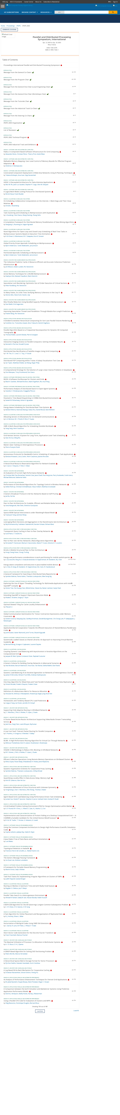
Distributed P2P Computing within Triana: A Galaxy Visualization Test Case (32, 360)
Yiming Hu (34, 972)
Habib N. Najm (29, 832)
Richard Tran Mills (24, 675)
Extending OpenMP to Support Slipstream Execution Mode (26, 595)
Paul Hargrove (47, 475)
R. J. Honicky (9, 916)
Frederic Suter (32, 684)
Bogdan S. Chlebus (12, 888)
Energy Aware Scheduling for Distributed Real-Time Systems (26, 407)
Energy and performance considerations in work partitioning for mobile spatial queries (37, 557)
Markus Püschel (22, 935)
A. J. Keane (36, 808)
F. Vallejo (31, 733)
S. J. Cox (42, 808)
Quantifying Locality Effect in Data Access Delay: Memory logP (27, 778)
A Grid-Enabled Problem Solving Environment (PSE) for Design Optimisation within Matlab (38, 806)
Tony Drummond (21, 372)
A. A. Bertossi (10, 419)
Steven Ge (38, 588)
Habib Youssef (42, 898)
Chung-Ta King (24, 552)
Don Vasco (31, 372)
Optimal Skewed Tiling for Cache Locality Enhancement (25, 604)
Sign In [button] (115, 2)
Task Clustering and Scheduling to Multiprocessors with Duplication (29, 213)
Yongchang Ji (10, 790)
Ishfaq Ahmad (37, 771)
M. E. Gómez (9, 752)
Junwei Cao (9, 799)
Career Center (28, 2)
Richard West (49, 524)
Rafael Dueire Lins (33, 851)
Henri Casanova (18, 428)
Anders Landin (18, 267)
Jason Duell (38, 475)
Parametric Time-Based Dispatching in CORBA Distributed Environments (31, 398)
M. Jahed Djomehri (12, 982)
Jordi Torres (30, 633)
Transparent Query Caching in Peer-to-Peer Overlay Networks (27, 531)
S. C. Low (15, 353)
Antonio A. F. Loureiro (55, 543)
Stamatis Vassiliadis (22, 963)
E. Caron (8, 466)
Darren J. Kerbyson (12, 994)
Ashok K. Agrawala (26, 400)
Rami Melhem (50, 410)
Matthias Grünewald (48, 487)
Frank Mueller (19, 194)
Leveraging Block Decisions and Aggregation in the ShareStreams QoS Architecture (35, 522)
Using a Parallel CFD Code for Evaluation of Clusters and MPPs (27, 1001)
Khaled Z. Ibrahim (11, 597)
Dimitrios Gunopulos (31, 505)
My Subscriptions (11, 12)
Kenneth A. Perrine (12, 344)
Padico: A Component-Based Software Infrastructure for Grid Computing (31, 152)
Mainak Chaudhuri (21, 276)
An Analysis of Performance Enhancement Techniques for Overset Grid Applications (35, 979)
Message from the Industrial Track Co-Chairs (21, 108)
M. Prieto (20, 926)
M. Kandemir (51, 560)
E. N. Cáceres (18, 907)
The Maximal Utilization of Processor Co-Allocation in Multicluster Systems (32, 942)
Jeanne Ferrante (43, 456)
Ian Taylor (9, 363)
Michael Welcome (9, 477)
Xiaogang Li (9, 224)
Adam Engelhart (34, 382)
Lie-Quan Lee (10, 860)
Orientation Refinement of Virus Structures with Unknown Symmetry (30, 787)
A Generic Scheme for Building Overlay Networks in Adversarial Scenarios (31, 663)
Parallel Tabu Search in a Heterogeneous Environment (24, 895)
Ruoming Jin (18, 224)
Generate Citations (9, 29)
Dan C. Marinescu (20, 790)
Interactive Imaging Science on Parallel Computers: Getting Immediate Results (33, 342)
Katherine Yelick (21, 477)
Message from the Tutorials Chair (16, 101)
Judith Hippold (10, 879)
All (59, 12)
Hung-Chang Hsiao (12, 552)
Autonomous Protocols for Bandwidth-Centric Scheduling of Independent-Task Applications (38, 454)
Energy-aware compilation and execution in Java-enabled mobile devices (31, 565)
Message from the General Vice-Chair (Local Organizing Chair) (27, 87)
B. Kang (13, 567)
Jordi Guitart (10, 633)
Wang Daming (27, 215)
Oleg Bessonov (10, 1003)
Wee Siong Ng (47, 576)
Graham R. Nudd (53, 799)
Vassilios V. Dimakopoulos (14, 391)
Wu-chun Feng (44, 382)
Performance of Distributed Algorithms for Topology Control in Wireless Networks (35, 484)
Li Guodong (9, 215)
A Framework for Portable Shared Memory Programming (25, 867)
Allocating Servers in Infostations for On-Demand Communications (29, 417)
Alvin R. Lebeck (25, 743)
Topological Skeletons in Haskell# (16, 848)
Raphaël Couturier (39, 656)
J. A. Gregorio (16, 733)
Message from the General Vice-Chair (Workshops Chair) (25, 94)
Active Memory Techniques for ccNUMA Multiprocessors (25, 274)
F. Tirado (33, 926)
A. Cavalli (35, 820)
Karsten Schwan (39, 524)
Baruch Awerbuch (21, 666)
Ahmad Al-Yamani (11, 898)
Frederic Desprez (21, 684)
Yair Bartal (38, 666)
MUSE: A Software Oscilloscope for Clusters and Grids (24, 379)
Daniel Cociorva (11, 619)
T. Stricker (20, 820)
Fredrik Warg (10, 314)
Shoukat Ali (9, 694)
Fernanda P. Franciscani (13, 543)
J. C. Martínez (10, 712)
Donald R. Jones (24, 344)
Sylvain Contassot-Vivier (24, 656)
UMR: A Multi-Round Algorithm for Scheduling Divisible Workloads (29, 426)
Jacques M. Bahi (11, 656)
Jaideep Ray (20, 832)
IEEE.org (5, 2)
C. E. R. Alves (9, 907)
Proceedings (11, 26)
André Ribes (41, 154)
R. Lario (14, 926)
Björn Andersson (11, 246)
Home (3, 26)
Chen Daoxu (18, 215)
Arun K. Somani (39, 236)
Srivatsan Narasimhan (13, 972)
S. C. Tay (21, 353)
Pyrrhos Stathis (11, 963)
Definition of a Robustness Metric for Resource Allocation (25, 691)
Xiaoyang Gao (21, 619)
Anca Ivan (21, 175)
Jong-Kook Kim (47, 694)
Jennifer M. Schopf (29, 703)
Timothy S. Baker (40, 790)
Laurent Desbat (21, 335)
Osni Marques (10, 372)
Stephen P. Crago (31, 185)
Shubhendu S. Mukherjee (39, 743)
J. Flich (17, 712)
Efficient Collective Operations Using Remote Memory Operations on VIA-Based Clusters (37, 759)
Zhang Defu (37, 215)
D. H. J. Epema (18, 944)
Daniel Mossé (40, 410)
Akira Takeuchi (33, 323)
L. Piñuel (27, 926)
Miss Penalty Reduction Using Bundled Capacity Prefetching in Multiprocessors (34, 302)
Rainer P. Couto (42, 543)
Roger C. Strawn (44, 982)
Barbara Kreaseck (11, 456)
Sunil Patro (9, 534)
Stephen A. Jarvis (31, 799)
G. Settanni (27, 820)
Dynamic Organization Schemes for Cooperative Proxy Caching (27, 769)
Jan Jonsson (34, 246)
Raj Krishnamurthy (12, 524)
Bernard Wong (10, 644)
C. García (8, 926)
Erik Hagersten (18, 304)
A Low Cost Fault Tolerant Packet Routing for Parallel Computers (28, 731)
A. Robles (22, 712)
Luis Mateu (9, 841)
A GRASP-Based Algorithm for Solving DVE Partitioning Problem (28, 951)
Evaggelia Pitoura (29, 391)
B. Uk (7, 820)
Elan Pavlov (56, 666)
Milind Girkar (30, 588)
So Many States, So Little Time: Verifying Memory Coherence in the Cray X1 (32, 292)
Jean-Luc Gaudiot (19, 185)
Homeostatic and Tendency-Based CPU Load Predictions (25, 701)
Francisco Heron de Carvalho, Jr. (16, 851)
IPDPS (19, 26)
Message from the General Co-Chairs (17, 72)
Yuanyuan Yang (11, 515)
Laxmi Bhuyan (24, 724)
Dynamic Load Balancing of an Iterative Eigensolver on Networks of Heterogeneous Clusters (38, 673)
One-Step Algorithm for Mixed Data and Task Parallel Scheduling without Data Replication (38, 682)
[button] (109, 2)
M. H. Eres (17, 808)
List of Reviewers (10, 130)
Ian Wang (28, 363)
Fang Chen (15, 724)
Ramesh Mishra (11, 410)
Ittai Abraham (10, 666)
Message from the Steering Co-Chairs (18, 116)
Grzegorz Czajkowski (23, 644)
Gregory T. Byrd (23, 597)
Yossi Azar (31, 666)
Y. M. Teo (9, 353)
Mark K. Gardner (11, 382)
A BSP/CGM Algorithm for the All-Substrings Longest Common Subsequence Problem (36, 905)
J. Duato (35, 712)
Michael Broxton (22, 382)
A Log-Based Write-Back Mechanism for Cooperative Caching (27, 970)
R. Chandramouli (49, 567)
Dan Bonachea (20, 475)
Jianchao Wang (21, 515)
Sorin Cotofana (35, 963)
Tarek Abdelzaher (23, 246)
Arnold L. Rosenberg (12, 206)
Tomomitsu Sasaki (21, 323)
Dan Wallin (9, 304)
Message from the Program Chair (16, 80)
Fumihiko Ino (10, 323)
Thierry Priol (32, 154)
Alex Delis (20, 505)
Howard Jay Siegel (36, 694)
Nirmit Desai (10, 194)
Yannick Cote (29, 475)
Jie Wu (8, 496)
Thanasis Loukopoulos (33, 576)
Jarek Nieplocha (43, 762)
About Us (38, 2)
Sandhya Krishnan (32, 619)
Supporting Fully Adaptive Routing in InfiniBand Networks (26, 710)
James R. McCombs (12, 675)
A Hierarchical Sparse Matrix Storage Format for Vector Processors (29, 961)
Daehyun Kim (10, 276)
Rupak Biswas (22, 982)
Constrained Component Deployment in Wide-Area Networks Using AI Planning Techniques (38, 173)
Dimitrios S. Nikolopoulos (14, 166)
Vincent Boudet (11, 684)
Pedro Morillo (10, 954)
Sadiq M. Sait (22, 898)
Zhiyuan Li (9, 607)
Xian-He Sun (10, 438)
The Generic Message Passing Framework (19, 858)
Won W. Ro (9, 185)
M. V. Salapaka (28, 236)
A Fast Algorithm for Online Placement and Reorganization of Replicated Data (33, 914)
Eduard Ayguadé (39, 633)
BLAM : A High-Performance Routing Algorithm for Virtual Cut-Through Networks (34, 740)
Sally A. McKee (20, 869)
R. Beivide (25, 733)
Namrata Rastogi (22, 410)
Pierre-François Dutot (13, 447)
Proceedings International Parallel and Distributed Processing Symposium (32, 65)
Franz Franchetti (11, 935)
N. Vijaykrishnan (40, 560)
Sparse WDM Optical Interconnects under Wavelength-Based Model (29, 512)
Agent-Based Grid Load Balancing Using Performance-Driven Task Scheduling (33, 797)
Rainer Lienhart (47, 588)
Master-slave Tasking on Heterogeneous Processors (23, 445)
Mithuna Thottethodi (13, 743)
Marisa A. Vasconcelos (29, 543)
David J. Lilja (26, 295)
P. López (29, 712)
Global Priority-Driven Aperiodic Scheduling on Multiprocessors (28, 243)
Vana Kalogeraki (11, 505)
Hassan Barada (32, 898)
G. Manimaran (18, 236)
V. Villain (27, 466)
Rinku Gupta (10, 762)
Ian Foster (18, 703)
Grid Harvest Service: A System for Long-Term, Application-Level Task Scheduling (34, 435)
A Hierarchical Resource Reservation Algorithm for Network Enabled (29, 463)
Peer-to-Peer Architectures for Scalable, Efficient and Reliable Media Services (33, 503)
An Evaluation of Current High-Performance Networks (24, 473)
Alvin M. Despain (42, 185)
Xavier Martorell (19, 633)
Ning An (18, 560)
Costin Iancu (68, 475)
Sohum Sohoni (26, 972)
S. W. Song (26, 907)
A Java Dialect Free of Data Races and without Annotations (26, 839)
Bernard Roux (34, 1003)
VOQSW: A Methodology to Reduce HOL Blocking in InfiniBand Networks (31, 750)
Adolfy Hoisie (23, 994)
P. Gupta (31, 419)
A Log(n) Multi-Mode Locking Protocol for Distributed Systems (27, 192)
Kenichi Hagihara (44, 323)
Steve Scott (18, 295)
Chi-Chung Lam (58, 619)
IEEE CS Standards (16, 2)
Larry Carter (22, 456)
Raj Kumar (33, 724)
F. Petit (21, 466)
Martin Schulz (10, 869)
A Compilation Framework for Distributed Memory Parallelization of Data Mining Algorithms (39, 222)
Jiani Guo (8, 724)
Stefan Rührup (10, 487)
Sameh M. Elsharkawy (13, 400)
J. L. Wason (24, 808)
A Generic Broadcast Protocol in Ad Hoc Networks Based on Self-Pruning (31, 494)
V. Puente (9, 733)
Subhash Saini (42, 799)
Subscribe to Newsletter (51, 2)
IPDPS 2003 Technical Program (15, 137)
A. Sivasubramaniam (28, 560)
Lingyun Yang (10, 703)
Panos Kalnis (21, 576)
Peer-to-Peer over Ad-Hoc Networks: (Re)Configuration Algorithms (28, 541)
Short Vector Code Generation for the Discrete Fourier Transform (28, 933)
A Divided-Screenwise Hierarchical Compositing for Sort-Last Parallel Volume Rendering (37, 321)
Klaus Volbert (36, 487)
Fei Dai (12, 496)
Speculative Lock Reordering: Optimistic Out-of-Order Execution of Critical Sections (35, 283)
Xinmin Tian (9, 588)
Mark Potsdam (33, 982)
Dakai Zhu (31, 410)
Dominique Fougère (22, 1003)
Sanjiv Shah (57, 588)
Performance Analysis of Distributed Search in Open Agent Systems (29, 389)
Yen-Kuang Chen (19, 588)
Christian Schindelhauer (24, 487)
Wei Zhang (30, 790)
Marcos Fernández (21, 954)
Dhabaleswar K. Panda (30, 762)
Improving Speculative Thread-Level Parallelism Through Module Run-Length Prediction (37, 311)
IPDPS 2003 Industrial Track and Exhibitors (20, 144)
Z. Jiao (30, 808)
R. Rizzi (25, 419)
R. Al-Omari (9, 236)
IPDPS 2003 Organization (13, 123)
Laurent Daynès (35, 644)
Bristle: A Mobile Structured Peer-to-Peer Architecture (24, 550)
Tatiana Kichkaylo (11, 175)
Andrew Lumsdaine (21, 860)
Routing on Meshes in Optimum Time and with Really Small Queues (29, 886)
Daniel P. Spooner (19, 799)
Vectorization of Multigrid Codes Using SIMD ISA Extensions (26, 923)
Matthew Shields (18, 363)
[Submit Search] (113, 12)
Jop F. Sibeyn (23, 888)
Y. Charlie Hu (18, 534)
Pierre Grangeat (32, 335)
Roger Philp (35, 363)
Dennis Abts (10, 295)
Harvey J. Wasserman (35, 994)
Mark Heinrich (32, 276)
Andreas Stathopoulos (38, 675)
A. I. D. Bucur (10, 944)
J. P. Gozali (28, 353)
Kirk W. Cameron (11, 780)
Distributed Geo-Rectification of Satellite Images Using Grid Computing (31, 351)
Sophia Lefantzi (11, 832)
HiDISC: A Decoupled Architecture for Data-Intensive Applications (28, 182)
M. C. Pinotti (19, 419)
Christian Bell (10, 475)
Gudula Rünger (21, 879)
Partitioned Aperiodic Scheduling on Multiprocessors (24, 253)
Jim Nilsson (9, 267)
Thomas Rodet (10, 335)
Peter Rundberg (11, 286)
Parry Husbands (58, 475)
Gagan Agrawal (28, 224)
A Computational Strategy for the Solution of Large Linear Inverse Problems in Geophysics (38, 370)
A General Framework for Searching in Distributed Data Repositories (30, 574)
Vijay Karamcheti (30, 175)
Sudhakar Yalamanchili (26, 524)
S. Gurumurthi (10, 560)
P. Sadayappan (69, 619)
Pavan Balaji (18, 762)
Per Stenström (28, 267)
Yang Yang (9, 428)
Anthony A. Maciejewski (21, 694)
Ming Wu (17, 438)
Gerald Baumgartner (46, 619)
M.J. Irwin (59, 560)
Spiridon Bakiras (11, 576)
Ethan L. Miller (18, 916)
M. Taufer (13, 820)
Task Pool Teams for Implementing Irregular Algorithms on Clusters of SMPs (33, 876)
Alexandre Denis (11, 154)
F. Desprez (15, 466)
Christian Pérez (22, 154)
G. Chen (8, 567)
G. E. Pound (9, 808)
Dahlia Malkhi (47, 666)
